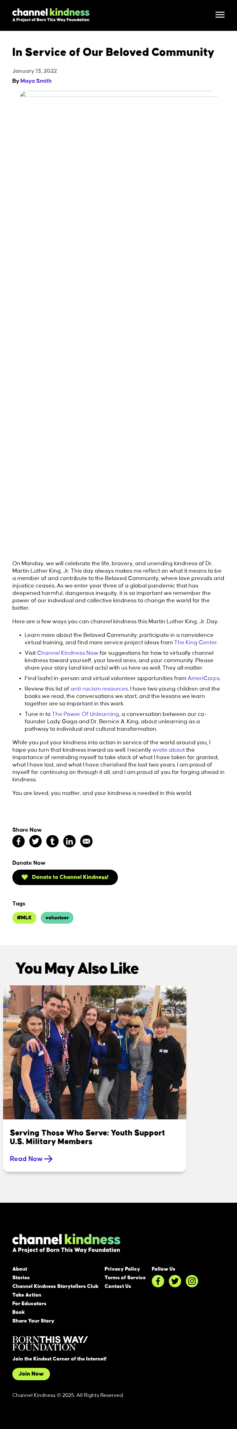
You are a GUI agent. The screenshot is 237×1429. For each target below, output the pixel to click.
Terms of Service (125, 1278)
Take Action (26, 1295)
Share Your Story (33, 1321)
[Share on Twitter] (35, 841)
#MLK (24, 918)
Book (18, 1312)
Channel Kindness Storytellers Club (55, 1286)
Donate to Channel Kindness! (70, 877)
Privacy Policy (122, 1269)
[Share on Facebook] (18, 841)
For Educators (29, 1303)
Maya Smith (36, 81)
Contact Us (118, 1286)
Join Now (31, 1374)
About (19, 1269)
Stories (21, 1278)
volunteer (57, 918)
